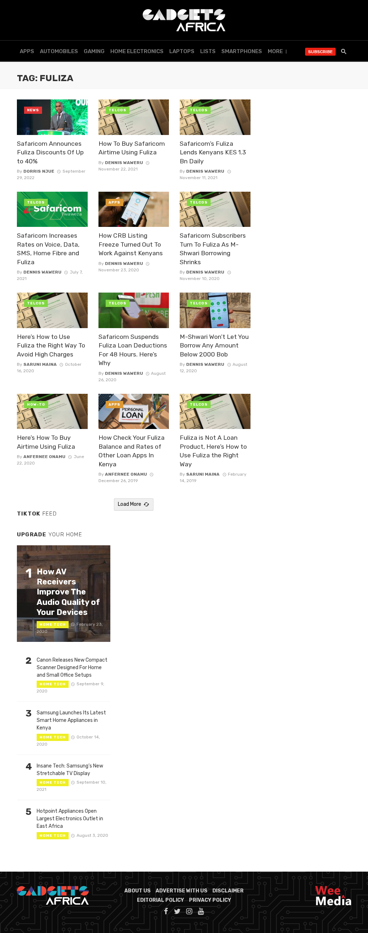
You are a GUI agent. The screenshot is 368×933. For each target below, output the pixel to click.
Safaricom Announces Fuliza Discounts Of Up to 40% (50, 152)
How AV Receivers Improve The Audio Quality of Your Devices (68, 592)
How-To (36, 404)
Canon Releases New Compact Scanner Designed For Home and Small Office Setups (72, 667)
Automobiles (59, 51)
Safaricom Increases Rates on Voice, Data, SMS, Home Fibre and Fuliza (48, 249)
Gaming (94, 51)
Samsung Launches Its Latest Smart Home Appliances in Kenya (71, 720)
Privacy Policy (210, 900)
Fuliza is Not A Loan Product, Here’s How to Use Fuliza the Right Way (213, 451)
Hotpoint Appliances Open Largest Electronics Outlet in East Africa (70, 818)
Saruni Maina (40, 364)
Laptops (181, 51)
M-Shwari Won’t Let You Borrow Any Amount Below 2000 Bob (214, 345)
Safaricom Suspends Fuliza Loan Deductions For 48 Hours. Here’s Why (132, 350)
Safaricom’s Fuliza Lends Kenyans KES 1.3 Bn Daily (213, 152)
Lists (208, 51)
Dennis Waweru (124, 162)
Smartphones (241, 51)
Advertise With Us (181, 891)
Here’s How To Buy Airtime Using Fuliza (46, 442)
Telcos (117, 110)
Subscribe (320, 51)
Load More (129, 504)
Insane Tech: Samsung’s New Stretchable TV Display (70, 769)
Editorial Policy (160, 900)
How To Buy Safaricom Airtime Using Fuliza (131, 148)
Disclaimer (228, 891)
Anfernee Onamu (44, 456)
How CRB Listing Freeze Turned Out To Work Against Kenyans (130, 244)
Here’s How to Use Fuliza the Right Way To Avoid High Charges (51, 345)
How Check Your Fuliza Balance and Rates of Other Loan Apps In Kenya (131, 451)
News (33, 110)
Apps (27, 51)
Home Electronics (137, 51)
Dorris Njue (38, 171)
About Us (137, 891)
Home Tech (53, 624)
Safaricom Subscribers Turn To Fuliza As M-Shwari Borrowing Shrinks (213, 249)
